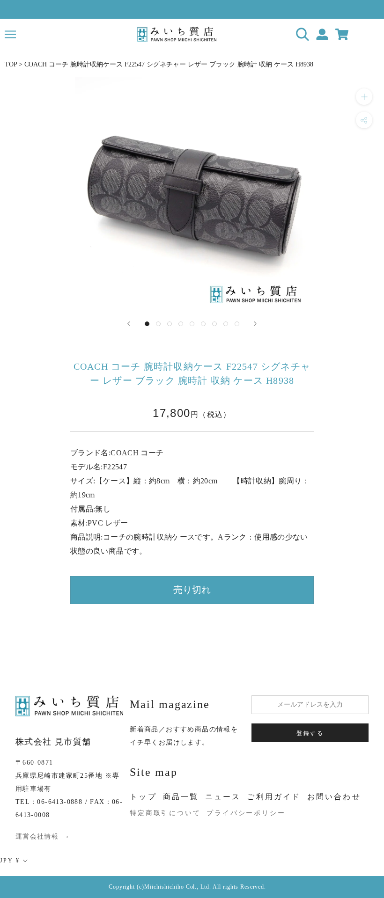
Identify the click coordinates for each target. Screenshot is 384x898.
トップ (143, 797)
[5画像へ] (192, 323)
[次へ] (255, 323)
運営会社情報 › (42, 836)
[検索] (303, 34)
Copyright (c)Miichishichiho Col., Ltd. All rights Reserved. (187, 886)
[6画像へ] (203, 323)
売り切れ (192, 589)
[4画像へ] (180, 323)
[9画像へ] (237, 323)
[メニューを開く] (10, 34)
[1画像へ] (147, 323)
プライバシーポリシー (246, 813)
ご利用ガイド (274, 797)
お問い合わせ (334, 797)
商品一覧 (181, 797)
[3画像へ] (169, 323)
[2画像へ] (158, 323)
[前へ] (128, 323)
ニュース (223, 797)
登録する (310, 733)
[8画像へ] (225, 323)
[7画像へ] (214, 323)
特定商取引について (165, 813)
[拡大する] (364, 96)
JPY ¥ (10, 860)
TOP (11, 64)
